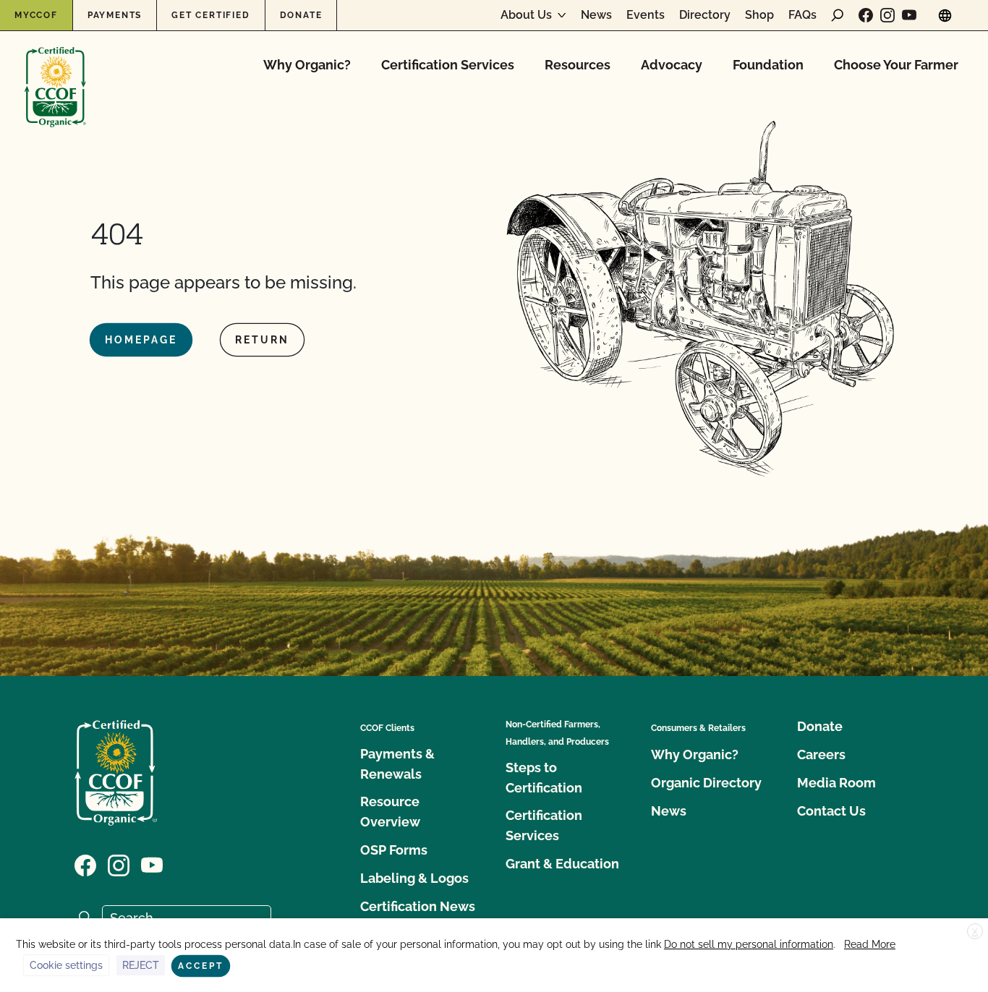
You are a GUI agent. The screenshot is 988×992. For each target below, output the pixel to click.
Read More (869, 944)
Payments (115, 15)
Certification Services (447, 64)
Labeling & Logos (414, 878)
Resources (577, 64)
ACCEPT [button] (200, 966)
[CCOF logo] (55, 72)
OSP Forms (393, 850)
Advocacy (671, 64)
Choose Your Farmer (896, 64)
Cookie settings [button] (66, 965)
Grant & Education (562, 863)
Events (645, 15)
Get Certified (210, 15)
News (596, 15)
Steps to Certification (544, 777)
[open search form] (837, 15)
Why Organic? (307, 64)
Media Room (836, 782)
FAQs (802, 15)
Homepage (141, 340)
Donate (301, 15)
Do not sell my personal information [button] (748, 944)
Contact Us (831, 810)
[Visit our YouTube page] (909, 15)
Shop (759, 15)
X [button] (975, 932)
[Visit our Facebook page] (866, 15)
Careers (821, 754)
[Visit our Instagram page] (887, 15)
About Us (526, 15)
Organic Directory (706, 782)
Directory (705, 15)
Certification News (417, 906)
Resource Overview (390, 811)
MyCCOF (36, 15)
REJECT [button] (140, 965)
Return (262, 340)
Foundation (768, 64)
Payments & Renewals (397, 764)
